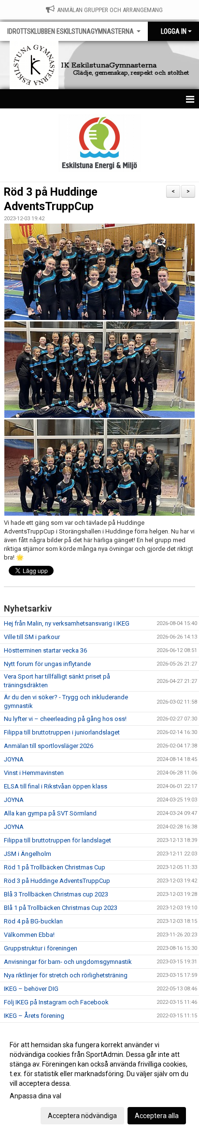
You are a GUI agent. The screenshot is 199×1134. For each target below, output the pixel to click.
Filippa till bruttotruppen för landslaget (57, 840)
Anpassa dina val (35, 1096)
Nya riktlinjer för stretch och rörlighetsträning (66, 975)
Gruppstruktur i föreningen (40, 948)
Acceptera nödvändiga (82, 1116)
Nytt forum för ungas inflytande (47, 663)
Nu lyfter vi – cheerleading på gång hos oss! (65, 718)
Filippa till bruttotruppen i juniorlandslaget (62, 732)
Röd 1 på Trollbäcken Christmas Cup (54, 867)
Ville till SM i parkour (32, 636)
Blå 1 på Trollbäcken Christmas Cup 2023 (60, 907)
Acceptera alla (157, 1116)
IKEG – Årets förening (34, 1015)
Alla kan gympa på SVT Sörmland (50, 813)
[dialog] (99, 1080)
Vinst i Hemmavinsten (34, 772)
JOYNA (14, 759)
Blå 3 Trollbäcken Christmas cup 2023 (56, 894)
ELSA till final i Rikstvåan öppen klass (55, 786)
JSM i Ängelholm (27, 853)
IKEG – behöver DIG (31, 988)
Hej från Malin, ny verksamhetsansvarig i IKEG (66, 623)
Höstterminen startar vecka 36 (45, 650)
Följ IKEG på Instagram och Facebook (56, 1002)
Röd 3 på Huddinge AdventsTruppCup (57, 880)
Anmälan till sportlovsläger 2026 (48, 745)
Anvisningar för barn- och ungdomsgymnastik (68, 961)
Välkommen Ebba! (29, 934)
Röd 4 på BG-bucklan (33, 921)
